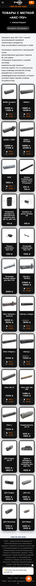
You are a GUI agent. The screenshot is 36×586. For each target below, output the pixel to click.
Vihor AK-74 (9, 387)
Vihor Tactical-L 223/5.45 (9, 315)
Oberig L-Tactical (26, 277)
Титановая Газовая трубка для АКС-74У (9, 278)
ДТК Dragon (9, 493)
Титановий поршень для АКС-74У (26, 248)
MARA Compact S (9, 103)
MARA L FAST (9, 140)
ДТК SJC (26, 493)
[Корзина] (31, 2)
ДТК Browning (9, 522)
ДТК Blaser (26, 522)
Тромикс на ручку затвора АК (27, 213)
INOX (9, 177)
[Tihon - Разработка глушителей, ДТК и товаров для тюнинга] (18, 2)
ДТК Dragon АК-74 (9, 459)
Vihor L (9, 425)
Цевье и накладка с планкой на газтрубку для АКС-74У (27, 462)
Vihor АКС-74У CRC (27, 388)
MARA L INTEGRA (26, 140)
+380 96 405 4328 (18, 6)
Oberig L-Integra (26, 314)
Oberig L (26, 352)
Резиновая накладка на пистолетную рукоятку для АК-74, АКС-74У (9, 215)
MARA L (27, 102)
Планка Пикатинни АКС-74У (9, 248)
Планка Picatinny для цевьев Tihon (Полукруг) (26, 180)
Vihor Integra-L (9, 352)
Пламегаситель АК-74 (26, 426)
